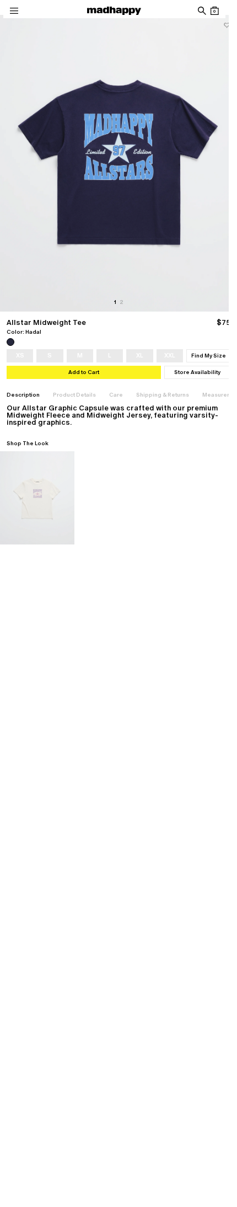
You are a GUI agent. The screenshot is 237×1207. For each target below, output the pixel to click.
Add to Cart (83, 372)
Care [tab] (116, 395)
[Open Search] (201, 10)
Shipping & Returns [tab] (162, 395)
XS (20, 355)
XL (139, 355)
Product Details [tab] (74, 395)
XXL (169, 355)
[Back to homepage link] (114, 11)
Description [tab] (23, 395)
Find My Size (208, 356)
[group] (118, 163)
